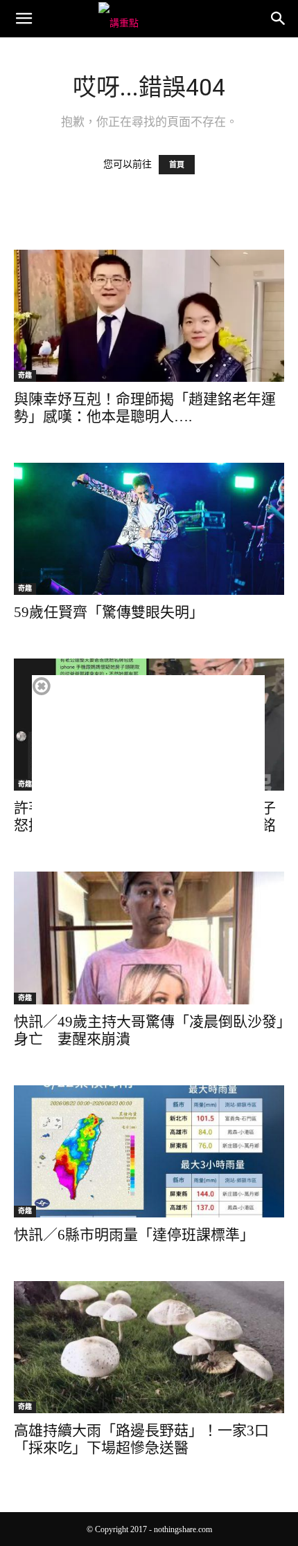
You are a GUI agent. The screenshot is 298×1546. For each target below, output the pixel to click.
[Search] (278, 18)
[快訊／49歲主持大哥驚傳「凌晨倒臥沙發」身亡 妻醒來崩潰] (149, 938)
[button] (23, 18)
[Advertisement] (148, 772)
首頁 (176, 164)
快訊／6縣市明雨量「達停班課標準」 (134, 1234)
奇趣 (25, 375)
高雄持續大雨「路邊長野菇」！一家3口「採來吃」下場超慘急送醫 (141, 1439)
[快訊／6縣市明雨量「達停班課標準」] (149, 1151)
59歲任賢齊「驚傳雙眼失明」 (109, 612)
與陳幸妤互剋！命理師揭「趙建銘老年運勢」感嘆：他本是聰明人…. (145, 408)
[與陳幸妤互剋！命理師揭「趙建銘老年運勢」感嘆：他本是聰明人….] (149, 316)
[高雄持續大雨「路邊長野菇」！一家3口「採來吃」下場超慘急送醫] (149, 1347)
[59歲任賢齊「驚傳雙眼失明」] (149, 529)
